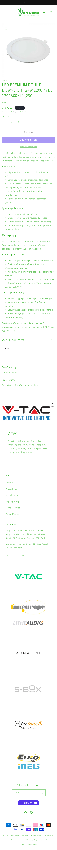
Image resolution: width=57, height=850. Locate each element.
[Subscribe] (42, 792)
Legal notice (43, 840)
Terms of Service (13, 507)
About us (10, 482)
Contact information (29, 844)
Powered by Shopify (21, 835)
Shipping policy (31, 840)
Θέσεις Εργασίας (13, 514)
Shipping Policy (12, 501)
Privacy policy (49, 835)
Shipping (15, 112)
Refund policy (36, 835)
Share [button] (7, 348)
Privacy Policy (12, 489)
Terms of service (17, 840)
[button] (5, 12)
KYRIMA (11, 835)
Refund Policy (12, 495)
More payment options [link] (28, 146)
